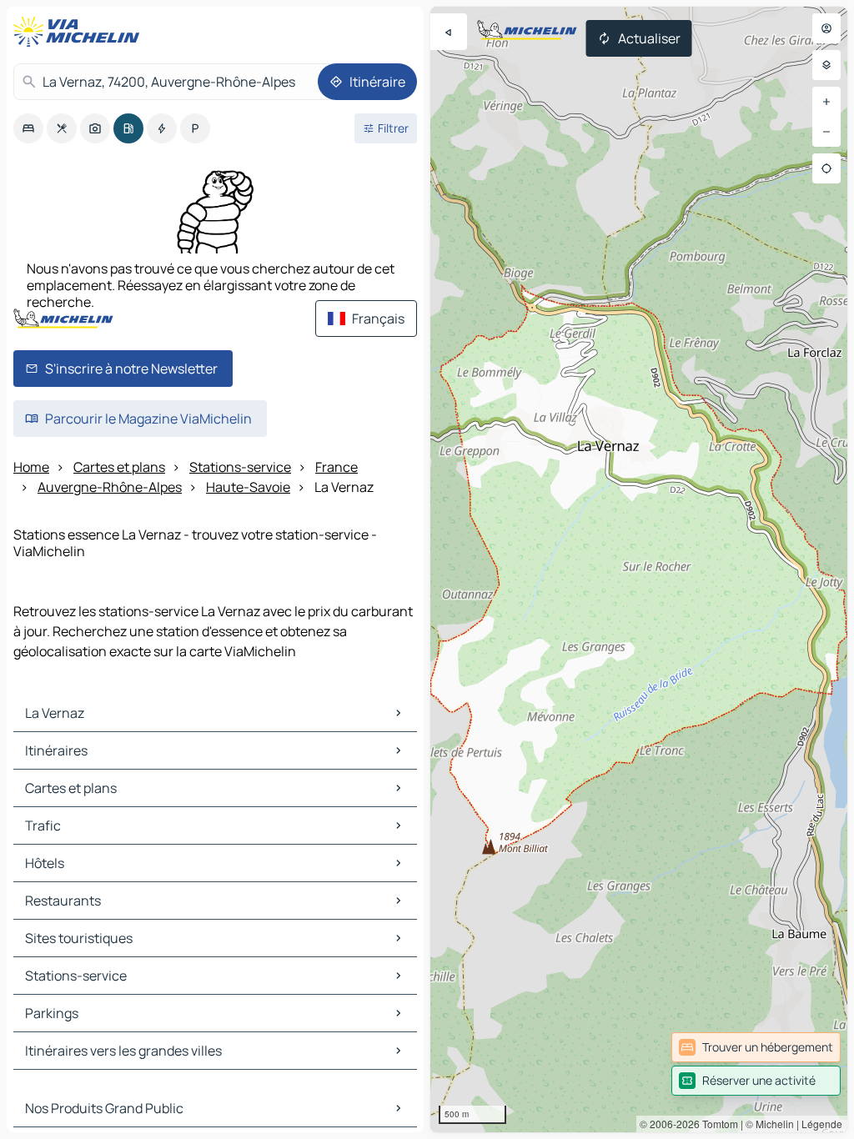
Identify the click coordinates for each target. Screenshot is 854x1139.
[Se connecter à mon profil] (826, 28)
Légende (821, 1123)
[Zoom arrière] (826, 132)
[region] (638, 569)
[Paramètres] (826, 65)
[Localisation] (826, 168)
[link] (756, 1047)
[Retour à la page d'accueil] (80, 31)
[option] (28, 128)
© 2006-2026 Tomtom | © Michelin (717, 1123)
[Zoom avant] (826, 102)
